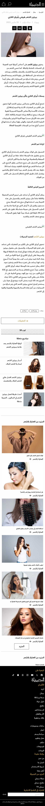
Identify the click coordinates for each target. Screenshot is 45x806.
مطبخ (42, 705)
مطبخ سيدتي (39, 782)
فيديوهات (40, 746)
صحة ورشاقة (39, 697)
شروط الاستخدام (38, 766)
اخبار (42, 730)
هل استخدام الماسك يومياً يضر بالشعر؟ (31, 492)
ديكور (42, 742)
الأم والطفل (40, 714)
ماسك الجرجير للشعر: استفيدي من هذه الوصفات (29, 638)
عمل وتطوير (39, 738)
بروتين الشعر (39, 237)
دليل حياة (40, 701)
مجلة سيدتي (39, 778)
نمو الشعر (24, 311)
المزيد (21, 646)
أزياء (42, 689)
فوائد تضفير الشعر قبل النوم (35, 455)
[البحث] (9, 4)
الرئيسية (41, 12)
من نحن (41, 758)
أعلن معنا (40, 770)
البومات (41, 750)
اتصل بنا (41, 762)
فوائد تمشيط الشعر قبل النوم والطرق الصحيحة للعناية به (26, 601)
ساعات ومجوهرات (37, 725)
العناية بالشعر (26, 12)
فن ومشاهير (39, 709)
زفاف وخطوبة (39, 718)
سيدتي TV (40, 786)
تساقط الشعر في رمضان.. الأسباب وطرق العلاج (29, 528)
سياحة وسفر (39, 734)
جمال (34, 12)
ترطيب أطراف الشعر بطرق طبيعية (33, 565)
